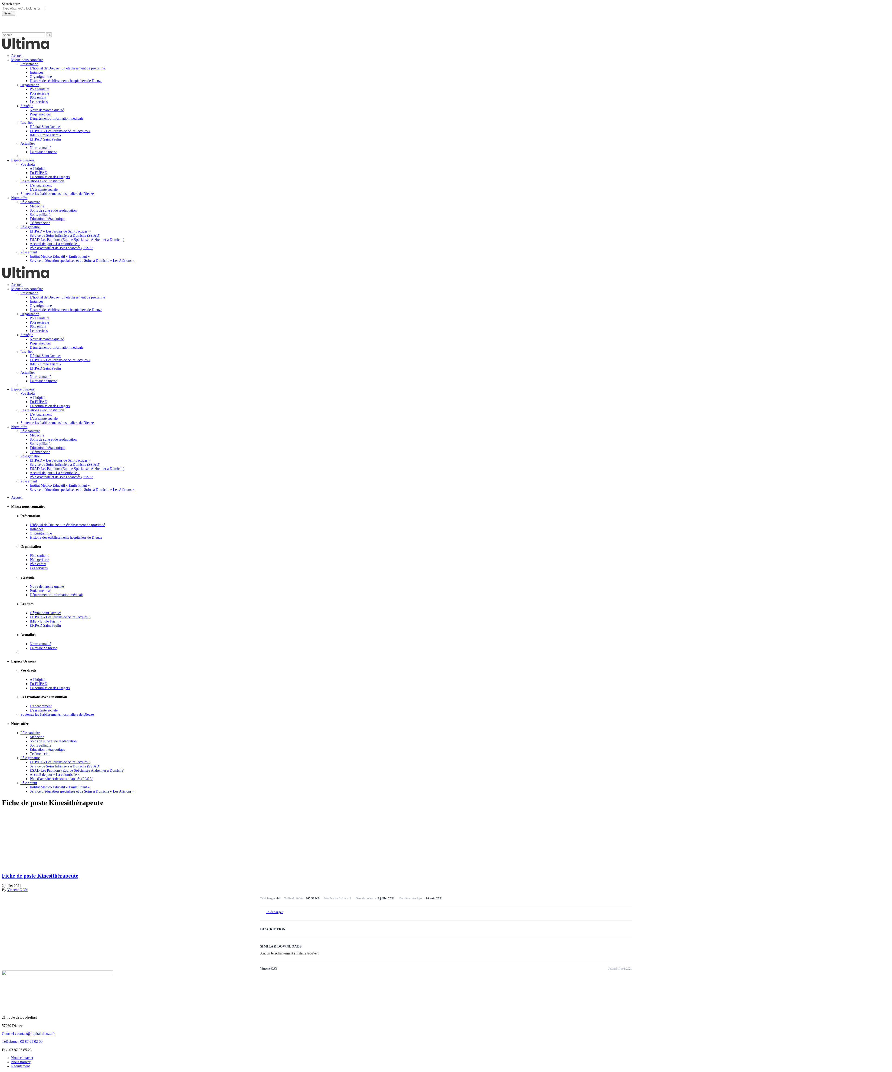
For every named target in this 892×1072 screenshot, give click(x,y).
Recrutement (20, 1066)
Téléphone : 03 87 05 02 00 (22, 1041)
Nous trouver (20, 1062)
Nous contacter (22, 1058)
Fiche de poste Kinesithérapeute (40, 876)
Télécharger (274, 912)
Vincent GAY (17, 890)
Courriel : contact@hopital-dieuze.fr (28, 1034)
